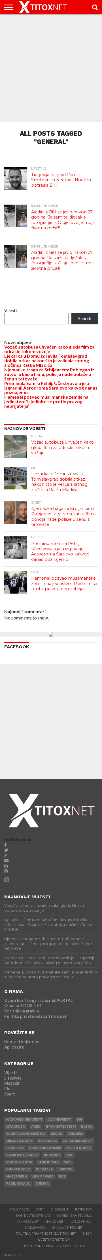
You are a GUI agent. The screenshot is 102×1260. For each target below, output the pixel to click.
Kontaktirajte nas (21, 1041)
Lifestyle (13, 1078)
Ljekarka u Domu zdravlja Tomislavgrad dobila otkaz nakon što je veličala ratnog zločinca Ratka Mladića (46, 360)
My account (28, 1222)
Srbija (56, 1134)
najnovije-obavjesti (24, 1119)
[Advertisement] (51, 68)
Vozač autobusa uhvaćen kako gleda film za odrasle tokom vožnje (49, 349)
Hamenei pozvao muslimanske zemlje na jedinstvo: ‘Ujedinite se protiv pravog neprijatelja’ (46, 401)
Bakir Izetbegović (22, 1155)
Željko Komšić (78, 1148)
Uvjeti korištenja (54, 1240)
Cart (40, 1209)
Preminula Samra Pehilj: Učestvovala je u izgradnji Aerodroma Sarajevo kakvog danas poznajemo (50, 387)
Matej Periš (16, 1176)
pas (62, 1176)
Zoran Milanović (77, 1141)
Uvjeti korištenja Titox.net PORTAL (38, 1000)
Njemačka (44, 1169)
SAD (67, 1162)
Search (84, 318)
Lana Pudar (48, 1162)
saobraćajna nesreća (26, 1134)
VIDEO (36, 1127)
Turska (42, 1183)
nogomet (52, 1155)
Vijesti (10, 310)
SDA (69, 1155)
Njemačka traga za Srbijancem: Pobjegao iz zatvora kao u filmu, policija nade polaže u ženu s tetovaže (49, 374)
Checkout (60, 1209)
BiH (79, 1119)
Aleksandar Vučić (45, 1148)
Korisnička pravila (21, 1010)
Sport (9, 1094)
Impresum (84, 1209)
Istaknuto (47, 1141)
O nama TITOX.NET (23, 1005)
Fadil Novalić (18, 1183)
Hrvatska (15, 1148)
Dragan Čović (18, 1169)
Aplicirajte (14, 1047)
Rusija (86, 1127)
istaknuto (15, 1127)
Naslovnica (80, 1222)
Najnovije (54, 1222)
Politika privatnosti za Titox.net (35, 1016)
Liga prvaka (43, 1176)
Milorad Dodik (19, 1141)
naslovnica (35, 1228)
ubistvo (65, 1169)
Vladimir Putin (19, 1162)
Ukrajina (75, 1134)
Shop (87, 1234)
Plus (8, 1088)
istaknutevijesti (61, 1127)
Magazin (12, 1083)
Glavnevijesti (59, 1119)
